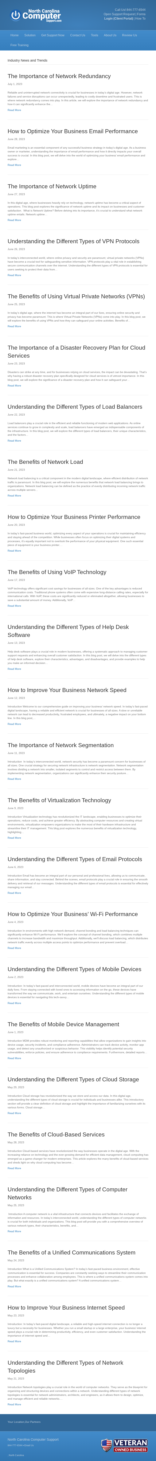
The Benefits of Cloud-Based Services (56, 1134)
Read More (14, 110)
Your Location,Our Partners (24, 1421)
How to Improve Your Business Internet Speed (66, 1307)
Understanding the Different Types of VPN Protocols (73, 241)
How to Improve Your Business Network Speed (67, 690)
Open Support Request (119, 14)
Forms (141, 14)
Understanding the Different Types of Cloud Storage (73, 1079)
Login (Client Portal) (118, 18)
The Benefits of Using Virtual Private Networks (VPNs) (76, 296)
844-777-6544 (136, 9)
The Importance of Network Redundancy (59, 76)
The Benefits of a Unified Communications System (71, 1252)
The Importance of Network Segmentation (61, 745)
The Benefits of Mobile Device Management (63, 1024)
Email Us (29, 1445)
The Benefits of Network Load (46, 462)
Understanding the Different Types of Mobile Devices (74, 969)
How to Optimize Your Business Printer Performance (74, 517)
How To (140, 18)
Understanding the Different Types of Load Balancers (75, 407)
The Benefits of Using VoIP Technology (57, 572)
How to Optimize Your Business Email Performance (73, 131)
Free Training (19, 45)
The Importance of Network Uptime (52, 186)
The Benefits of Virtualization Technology (59, 800)
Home (14, 35)
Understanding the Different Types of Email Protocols (75, 859)
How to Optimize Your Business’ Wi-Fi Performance (73, 914)
